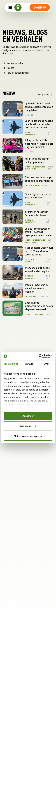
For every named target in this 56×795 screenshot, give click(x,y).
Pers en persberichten (17, 73)
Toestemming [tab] (11, 363)
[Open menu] (10, 7)
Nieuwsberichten (15, 63)
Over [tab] (46, 363)
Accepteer (28, 415)
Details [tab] (29, 363)
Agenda (10, 68)
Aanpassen (26, 426)
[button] (40, 7)
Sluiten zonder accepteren (28, 436)
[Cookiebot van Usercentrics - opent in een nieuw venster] (39, 356)
